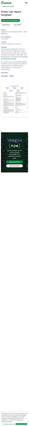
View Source (6, 25)
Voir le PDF (17, 25)
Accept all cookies (21, 424)
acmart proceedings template (14, 58)
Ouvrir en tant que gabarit (10, 20)
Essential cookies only (8, 424)
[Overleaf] (6, 2)
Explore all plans (14, 166)
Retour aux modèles (7, 6)
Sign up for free (14, 162)
